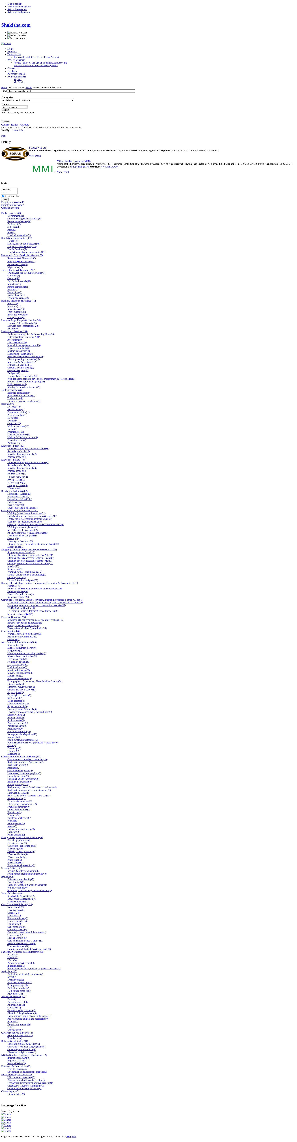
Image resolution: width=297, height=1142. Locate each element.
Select (4, 1111)
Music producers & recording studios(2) (26, 653)
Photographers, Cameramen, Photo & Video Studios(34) (34, 681)
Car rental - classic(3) (17, 929)
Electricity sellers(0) (17, 843)
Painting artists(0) (15, 717)
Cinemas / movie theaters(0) (21, 687)
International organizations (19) (16, 1074)
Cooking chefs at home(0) (20, 541)
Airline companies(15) (18, 286)
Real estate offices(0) (17, 765)
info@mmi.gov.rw (80, 166)
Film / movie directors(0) (19, 678)
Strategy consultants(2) (18, 351)
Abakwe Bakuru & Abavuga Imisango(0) (27, 532)
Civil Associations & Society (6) (17, 1032)
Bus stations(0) (14, 292)
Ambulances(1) (14, 443)
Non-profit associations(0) (20, 1035)
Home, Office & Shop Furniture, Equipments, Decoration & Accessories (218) (39, 583)
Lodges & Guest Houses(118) (22, 246)
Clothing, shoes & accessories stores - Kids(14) (30, 563)
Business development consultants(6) (25, 356)
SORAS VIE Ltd (37, 147)
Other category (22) (10, 1091)
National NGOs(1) (16, 1063)
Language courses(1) (17, 485)
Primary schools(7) (16, 471)
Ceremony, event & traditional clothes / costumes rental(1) (35, 524)
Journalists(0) (13, 737)
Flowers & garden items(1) (20, 594)
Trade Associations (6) (12, 390)
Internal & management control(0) (24, 345)
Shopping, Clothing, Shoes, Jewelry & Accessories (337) (29, 549)
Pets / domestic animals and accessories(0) (27, 1018)
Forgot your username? (12, 205)
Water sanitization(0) (17, 854)
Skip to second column (18, 12)
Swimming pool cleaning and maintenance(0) (29, 890)
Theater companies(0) (18, 703)
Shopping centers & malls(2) (21, 552)
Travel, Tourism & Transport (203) (18, 270)
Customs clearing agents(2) (20, 367)
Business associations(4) (19, 392)
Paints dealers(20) (16, 834)
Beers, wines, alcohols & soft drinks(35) (27, 628)
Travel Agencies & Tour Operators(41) (26, 272)
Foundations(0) (14, 1038)
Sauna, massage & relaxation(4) (22, 507)
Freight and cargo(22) (18, 298)
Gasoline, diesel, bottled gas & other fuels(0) (29, 949)
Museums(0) (13, 753)
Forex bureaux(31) (16, 312)
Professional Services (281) (14, 331)
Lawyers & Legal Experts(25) (22, 323)
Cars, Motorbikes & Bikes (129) (17, 904)
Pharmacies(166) (15, 431)
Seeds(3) (11, 977)
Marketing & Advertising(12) (21, 362)
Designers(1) (13, 373)
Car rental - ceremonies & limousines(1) (26, 932)
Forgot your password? (12, 202)
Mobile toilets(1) (15, 546)
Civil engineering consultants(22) (23, 359)
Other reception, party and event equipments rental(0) (33, 544)
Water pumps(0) (15, 862)
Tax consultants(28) (17, 342)
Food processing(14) (17, 985)
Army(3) (11, 229)
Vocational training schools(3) (22, 468)
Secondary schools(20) (18, 465)
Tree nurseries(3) (15, 979)
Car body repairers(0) (17, 921)
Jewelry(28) (13, 566)
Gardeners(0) (13, 832)
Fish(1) (10, 1027)
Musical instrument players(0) (21, 647)
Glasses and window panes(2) (22, 804)
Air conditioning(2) (16, 798)
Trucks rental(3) (15, 935)
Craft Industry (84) (10, 631)
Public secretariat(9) (17, 384)
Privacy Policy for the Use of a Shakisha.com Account (40, 62)
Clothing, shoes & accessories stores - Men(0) (29, 560)
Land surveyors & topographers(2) (24, 773)
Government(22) (15, 215)
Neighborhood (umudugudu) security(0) (27, 873)
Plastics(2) (12, 954)
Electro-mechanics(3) (17, 918)
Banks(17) (12, 303)
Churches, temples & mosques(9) (23, 1044)
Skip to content (14, 3)
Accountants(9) (14, 339)
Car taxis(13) (13, 278)
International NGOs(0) (18, 1057)
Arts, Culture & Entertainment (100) (19, 642)
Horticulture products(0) (19, 991)
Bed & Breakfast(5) (17, 249)
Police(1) (11, 232)
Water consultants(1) (17, 857)
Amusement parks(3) (17, 264)
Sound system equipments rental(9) (24, 521)
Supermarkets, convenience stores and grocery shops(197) (35, 620)
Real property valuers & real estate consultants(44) (31, 787)
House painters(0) (16, 823)
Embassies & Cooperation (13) (16, 1066)
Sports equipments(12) (18, 901)
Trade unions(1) (15, 398)
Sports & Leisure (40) (11, 893)
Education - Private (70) (13, 459)
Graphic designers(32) (18, 370)
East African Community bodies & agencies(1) (30, 1083)
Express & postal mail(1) (19, 365)
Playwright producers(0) (19, 695)
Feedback (12, 71)
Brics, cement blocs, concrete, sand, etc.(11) (28, 795)
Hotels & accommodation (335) (16, 238)
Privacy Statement (16, 60)
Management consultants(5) (20, 353)
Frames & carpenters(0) (18, 806)
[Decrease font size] (17, 38)
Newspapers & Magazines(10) (22, 734)
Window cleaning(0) (17, 887)
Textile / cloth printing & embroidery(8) (26, 574)
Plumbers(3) (13, 815)
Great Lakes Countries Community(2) (25, 1085)
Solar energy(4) (15, 848)
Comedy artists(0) (16, 714)
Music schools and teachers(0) (22, 656)
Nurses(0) (12, 429)
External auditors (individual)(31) (23, 337)
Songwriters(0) (14, 650)
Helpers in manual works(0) (21, 829)
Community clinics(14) (18, 412)
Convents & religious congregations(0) (26, 1046)
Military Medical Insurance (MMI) (73, 161)
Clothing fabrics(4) (16, 577)
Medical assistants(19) (18, 426)
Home (10, 48)
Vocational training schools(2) (22, 454)
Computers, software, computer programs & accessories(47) (36, 605)
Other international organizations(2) (24, 1088)
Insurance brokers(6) (17, 314)
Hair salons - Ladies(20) (19, 493)
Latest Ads (18, 130)
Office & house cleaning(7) (20, 879)
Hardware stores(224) (18, 792)
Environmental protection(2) (21, 865)
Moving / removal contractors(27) (23, 387)
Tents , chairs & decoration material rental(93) (29, 519)
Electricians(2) (14, 812)
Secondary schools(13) (18, 451)
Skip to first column (17, 9)
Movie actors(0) (15, 675)
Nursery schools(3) (16, 473)
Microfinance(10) (15, 309)
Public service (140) (11, 213)
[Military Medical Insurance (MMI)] (43, 177)
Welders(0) (12, 820)
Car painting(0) (14, 924)
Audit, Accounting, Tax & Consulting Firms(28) (30, 334)
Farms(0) (11, 999)
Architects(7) (13, 767)
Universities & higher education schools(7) (28, 462)
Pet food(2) (12, 1021)
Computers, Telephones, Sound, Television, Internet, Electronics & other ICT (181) (41, 599)
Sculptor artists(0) (16, 720)
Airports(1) (12, 289)
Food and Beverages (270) (14, 617)
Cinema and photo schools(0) (21, 689)
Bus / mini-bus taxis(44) (19, 281)
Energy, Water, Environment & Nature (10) (22, 837)
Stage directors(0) (16, 700)
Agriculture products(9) (18, 988)
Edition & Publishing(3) (19, 731)
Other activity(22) (16, 1094)
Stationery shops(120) (18, 597)
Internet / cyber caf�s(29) (20, 614)
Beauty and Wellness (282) (14, 491)
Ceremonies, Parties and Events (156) (19, 510)
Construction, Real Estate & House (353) (21, 756)
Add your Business (16, 76)
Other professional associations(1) (23, 401)
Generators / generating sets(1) (22, 845)
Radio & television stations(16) (22, 740)
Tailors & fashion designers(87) (22, 580)
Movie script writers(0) (18, 670)
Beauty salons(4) (15, 505)
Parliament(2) (14, 224)
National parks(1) (15, 295)
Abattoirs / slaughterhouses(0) (22, 1013)
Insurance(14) (14, 306)
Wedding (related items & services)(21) (26, 513)
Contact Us (12, 68)
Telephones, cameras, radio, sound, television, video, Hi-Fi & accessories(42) (45, 602)
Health (29, 87)
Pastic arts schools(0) (17, 723)
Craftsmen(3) (13, 639)
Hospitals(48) (14, 406)
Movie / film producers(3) (19, 673)
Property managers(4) (17, 784)
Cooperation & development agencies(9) (27, 1071)
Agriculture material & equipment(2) (25, 974)
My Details (19, 82)
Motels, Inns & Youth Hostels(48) (23, 243)
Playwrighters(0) (15, 692)
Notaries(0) (12, 328)
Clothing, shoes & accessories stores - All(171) (30, 555)
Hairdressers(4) (14, 502)
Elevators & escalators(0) (19, 801)
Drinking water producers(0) (21, 851)
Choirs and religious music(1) (21, 1052)
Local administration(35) (19, 235)
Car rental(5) (13, 275)
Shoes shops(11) (15, 569)
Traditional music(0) (17, 667)
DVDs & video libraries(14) (21, 608)
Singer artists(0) (15, 645)
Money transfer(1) (16, 317)
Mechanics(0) (14, 915)
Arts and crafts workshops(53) (22, 636)
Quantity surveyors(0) (18, 776)
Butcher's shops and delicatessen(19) (25, 622)
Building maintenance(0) (19, 781)
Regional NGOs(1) (16, 1060)
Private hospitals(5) (16, 415)
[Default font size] (16, 35)
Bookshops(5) (14, 748)
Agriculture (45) (9, 971)
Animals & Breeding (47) (13, 996)
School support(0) (16, 482)
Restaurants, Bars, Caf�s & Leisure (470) (22, 255)
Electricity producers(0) (18, 840)
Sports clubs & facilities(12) (20, 896)
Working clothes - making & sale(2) (24, 572)
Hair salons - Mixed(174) (19, 499)
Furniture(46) (13, 585)
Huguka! (71, 1136)
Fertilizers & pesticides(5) (19, 982)
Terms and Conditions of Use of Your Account (36, 57)
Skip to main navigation (19, 6)
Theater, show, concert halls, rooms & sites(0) (29, 712)
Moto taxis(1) (14, 284)
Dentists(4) (12, 420)
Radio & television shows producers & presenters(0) (32, 742)
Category (25, 124)
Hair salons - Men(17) (18, 496)
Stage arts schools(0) (17, 706)
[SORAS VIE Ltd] (15, 160)
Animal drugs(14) (16, 1004)
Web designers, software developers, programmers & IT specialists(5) (41, 378)
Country (5, 124)
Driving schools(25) (17, 938)
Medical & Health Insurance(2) (22, 437)
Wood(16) (12, 960)
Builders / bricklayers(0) (19, 818)
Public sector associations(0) (21, 395)
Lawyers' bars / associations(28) (23, 325)
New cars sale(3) (15, 907)
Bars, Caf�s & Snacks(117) (21, 261)
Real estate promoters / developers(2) (25, 762)
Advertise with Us (16, 74)
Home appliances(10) (17, 591)
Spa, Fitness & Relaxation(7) (21, 898)
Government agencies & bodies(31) (24, 218)
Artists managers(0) (16, 726)
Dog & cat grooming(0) (18, 1024)
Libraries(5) (13, 751)
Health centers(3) (15, 409)
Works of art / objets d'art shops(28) (24, 634)
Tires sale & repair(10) (18, 946)
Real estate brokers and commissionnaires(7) (29, 790)
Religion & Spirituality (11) (14, 1041)
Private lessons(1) (16, 479)
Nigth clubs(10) (15, 267)
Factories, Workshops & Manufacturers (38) (22, 951)
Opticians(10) (14, 423)
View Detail (35, 155)
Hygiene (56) (7, 876)
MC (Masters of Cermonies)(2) (22, 530)
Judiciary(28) (13, 227)
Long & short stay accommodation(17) (26, 252)
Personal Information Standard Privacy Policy (36, 65)
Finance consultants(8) (18, 348)
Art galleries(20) (15, 728)
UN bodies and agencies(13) (21, 1077)
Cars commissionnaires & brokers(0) (25, 940)
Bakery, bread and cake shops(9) (23, 625)
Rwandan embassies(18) (19, 221)
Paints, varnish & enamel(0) (20, 963)
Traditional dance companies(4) (22, 535)
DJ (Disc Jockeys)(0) (17, 664)
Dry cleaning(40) (15, 882)
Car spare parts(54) (16, 926)
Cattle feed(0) (14, 1007)
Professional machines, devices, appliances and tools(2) (34, 968)
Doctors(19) (13, 418)
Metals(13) (12, 957)
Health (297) (7, 404)
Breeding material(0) (17, 1002)
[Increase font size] (17, 32)
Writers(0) (12, 745)
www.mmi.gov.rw (109, 166)
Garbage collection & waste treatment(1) (27, 885)
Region (15, 124)
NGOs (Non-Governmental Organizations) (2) (24, 1055)
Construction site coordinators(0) (23, 779)
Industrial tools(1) (16, 965)
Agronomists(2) (15, 993)
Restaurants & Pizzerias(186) (21, 258)
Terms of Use (14, 54)
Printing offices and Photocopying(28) (26, 381)
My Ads (18, 79)
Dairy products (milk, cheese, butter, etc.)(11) (29, 1016)
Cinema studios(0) (16, 684)
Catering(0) (13, 538)
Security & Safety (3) (11, 868)
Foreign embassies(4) (17, 1069)
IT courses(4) (13, 488)
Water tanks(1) (14, 859)
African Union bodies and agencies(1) (26, 1080)
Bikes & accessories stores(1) (21, 943)
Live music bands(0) (17, 659)
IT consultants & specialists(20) (22, 376)
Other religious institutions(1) (21, 1049)
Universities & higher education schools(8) (28, 448)
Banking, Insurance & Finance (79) (18, 300)
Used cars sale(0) (15, 910)
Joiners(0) (12, 826)
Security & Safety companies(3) (23, 871)
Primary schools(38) (17, 457)
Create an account (10, 207)
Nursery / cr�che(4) (17, 477)
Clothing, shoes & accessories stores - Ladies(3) (30, 558)
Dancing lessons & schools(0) (22, 709)
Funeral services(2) (16, 440)
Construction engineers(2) (20, 770)
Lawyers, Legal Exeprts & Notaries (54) (21, 320)
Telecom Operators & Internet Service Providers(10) (32, 611)
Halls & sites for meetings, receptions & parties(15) (32, 516)
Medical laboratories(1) (18, 434)
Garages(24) (13, 912)
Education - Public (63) (12, 445)
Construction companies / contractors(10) (27, 759)
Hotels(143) (13, 241)
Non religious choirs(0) (18, 661)
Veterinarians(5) (15, 1030)
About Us (12, 51)
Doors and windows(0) (18, 809)
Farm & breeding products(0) (21, 1010)
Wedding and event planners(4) (22, 527)
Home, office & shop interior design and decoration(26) (34, 588)
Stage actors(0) (14, 698)
